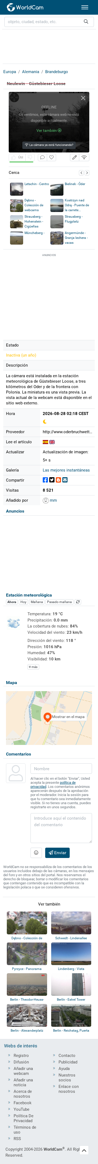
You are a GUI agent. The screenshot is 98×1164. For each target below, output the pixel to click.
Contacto (67, 1055)
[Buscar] (86, 22)
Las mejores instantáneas (66, 470)
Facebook (23, 1102)
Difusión (21, 1062)
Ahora (11, 602)
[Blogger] (58, 480)
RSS (17, 1138)
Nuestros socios (67, 1077)
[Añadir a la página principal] (51, 157)
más (34, 667)
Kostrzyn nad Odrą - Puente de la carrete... (77, 205)
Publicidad (68, 1062)
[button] (74, 157)
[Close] (83, 98)
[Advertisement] (49, 45)
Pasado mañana (59, 602)
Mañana (37, 602)
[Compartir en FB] (45, 480)
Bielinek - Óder (75, 184)
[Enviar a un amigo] (65, 480)
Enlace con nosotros (69, 1089)
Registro (21, 1055)
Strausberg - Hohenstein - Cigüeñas (33, 221)
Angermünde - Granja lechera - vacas (76, 238)
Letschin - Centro (36, 184)
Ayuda (64, 1068)
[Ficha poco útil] (30, 157)
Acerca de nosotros (23, 1094)
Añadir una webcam (23, 1071)
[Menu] (85, 7)
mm (53, 500)
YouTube (21, 1109)
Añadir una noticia (23, 1082)
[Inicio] (25, 7)
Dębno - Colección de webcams (33, 205)
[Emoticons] (36, 853)
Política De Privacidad (23, 1118)
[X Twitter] (51, 480)
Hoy (23, 602)
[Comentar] (42, 157)
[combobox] (49, 22)
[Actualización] (78, 602)
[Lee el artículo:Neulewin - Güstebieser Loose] (45, 441)
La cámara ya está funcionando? (51, 145)
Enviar (59, 852)
